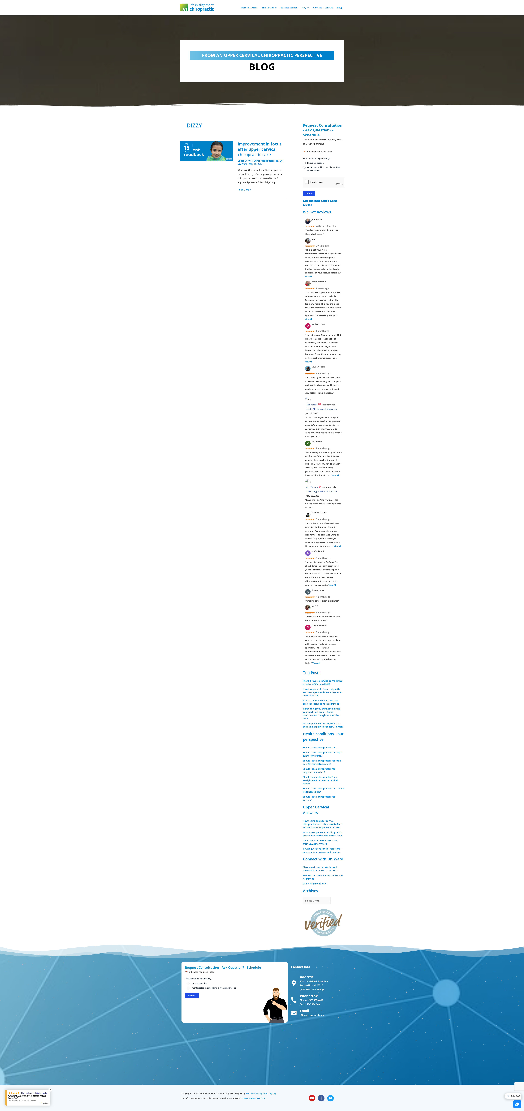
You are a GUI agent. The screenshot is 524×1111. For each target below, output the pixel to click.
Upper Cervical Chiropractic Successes (258, 160)
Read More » (244, 189)
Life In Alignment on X (314, 883)
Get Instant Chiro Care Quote (320, 203)
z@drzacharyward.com (312, 1015)
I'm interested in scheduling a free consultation (323, 168)
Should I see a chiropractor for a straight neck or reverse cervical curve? (320, 780)
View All (308, 276)
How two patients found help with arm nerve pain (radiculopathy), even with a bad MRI (322, 692)
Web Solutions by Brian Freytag (261, 1093)
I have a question (315, 163)
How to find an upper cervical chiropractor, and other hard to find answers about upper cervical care (322, 824)
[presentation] (323, 182)
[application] (275, 7)
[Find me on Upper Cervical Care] (323, 921)
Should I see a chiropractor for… (320, 747)
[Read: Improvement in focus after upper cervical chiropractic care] (206, 150)
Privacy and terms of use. (254, 1098)
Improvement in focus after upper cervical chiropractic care (259, 149)
